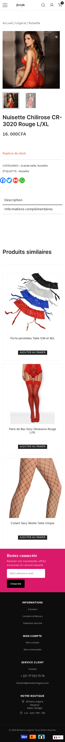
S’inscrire (15, 583)
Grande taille (28, 166)
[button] (57, 37)
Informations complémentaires (28, 209)
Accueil (8, 23)
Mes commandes (32, 649)
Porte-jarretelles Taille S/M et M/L (32, 338)
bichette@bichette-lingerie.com (32, 683)
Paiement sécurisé (32, 623)
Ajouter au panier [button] (32, 352)
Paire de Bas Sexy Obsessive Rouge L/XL (32, 430)
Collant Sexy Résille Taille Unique (32, 523)
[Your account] (52, 5)
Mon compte (32, 642)
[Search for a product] (43, 5)
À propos (32, 609)
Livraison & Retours (33, 616)
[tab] (32, 200)
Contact (32, 669)
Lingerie (20, 23)
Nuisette (34, 23)
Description (13, 200)
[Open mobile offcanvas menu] (5, 5)
